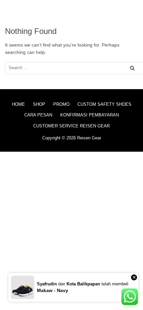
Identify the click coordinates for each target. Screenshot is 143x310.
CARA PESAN (38, 114)
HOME (18, 104)
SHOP (39, 104)
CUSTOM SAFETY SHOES (104, 104)
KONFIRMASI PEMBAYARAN (89, 114)
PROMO (61, 104)
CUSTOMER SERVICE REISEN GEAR (71, 125)
